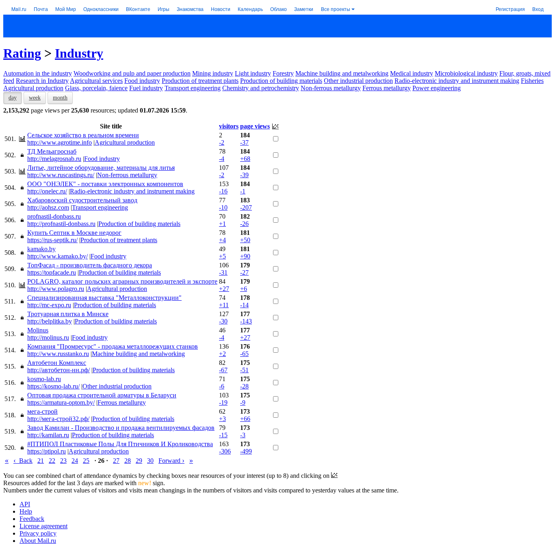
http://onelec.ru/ (47, 191)
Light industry (253, 73)
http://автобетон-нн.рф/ (58, 370)
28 (127, 460)
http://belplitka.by (49, 321)
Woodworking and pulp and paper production (132, 73)
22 (52, 460)
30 (150, 460)
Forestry (283, 73)
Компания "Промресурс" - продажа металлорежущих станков (112, 346)
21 (40, 460)
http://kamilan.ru (48, 435)
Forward (171, 460)
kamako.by (41, 248)
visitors (228, 126)
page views (255, 126)
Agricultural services (96, 80)
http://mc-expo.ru (49, 305)
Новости (220, 8)
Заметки (303, 8)
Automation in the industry (37, 73)
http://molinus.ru (48, 337)
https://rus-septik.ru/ (52, 239)
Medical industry (411, 73)
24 (75, 460)
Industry (79, 53)
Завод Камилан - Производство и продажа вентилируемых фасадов (121, 427)
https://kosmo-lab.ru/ (53, 386)
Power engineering (436, 88)
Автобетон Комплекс (56, 362)
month (60, 98)
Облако (278, 8)
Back (23, 460)
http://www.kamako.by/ (57, 256)
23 (63, 460)
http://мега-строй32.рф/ (58, 418)
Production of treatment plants (200, 80)
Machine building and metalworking (341, 73)
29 (139, 460)
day (13, 98)
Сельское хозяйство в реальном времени (83, 135)
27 (116, 460)
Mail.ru (18, 8)
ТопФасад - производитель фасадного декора (89, 265)
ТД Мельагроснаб (51, 151)
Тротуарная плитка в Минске (67, 313)
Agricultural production (33, 88)
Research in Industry (42, 80)
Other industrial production (358, 80)
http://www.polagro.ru (55, 288)
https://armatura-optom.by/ (61, 402)
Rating (22, 53)
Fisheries (532, 80)
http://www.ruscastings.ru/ (60, 174)
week (35, 98)
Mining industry (212, 73)
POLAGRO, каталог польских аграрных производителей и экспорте (122, 281)
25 (86, 460)
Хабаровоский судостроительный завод (82, 200)
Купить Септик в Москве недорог (74, 232)
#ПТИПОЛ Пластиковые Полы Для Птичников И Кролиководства (120, 443)
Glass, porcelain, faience (96, 88)
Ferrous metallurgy (386, 88)
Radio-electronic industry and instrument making (457, 80)
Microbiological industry (466, 73)
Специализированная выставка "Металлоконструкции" (104, 297)
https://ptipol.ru (46, 451)
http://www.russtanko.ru (58, 353)
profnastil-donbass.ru (54, 216)
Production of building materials (281, 80)
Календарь (250, 8)
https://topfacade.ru (51, 272)
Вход (538, 8)
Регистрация (510, 8)
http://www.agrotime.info (59, 142)
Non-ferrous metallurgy (331, 88)
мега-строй (42, 411)
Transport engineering (193, 88)
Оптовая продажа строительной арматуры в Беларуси (101, 395)
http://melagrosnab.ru (54, 158)
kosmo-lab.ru (44, 378)
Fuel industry (146, 88)
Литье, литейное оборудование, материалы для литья (101, 167)
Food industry (142, 80)
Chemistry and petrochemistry (260, 88)
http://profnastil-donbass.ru (61, 223)
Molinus (37, 330)
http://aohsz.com (48, 207)
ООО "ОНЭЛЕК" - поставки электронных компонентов (105, 183)
